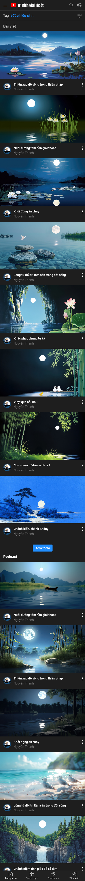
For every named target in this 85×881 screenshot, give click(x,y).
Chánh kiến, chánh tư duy (31, 529)
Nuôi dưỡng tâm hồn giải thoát (35, 148)
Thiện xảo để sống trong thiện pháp (38, 84)
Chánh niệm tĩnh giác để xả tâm (35, 869)
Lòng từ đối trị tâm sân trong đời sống (40, 275)
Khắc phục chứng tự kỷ (29, 338)
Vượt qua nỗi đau (25, 402)
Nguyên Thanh (24, 89)
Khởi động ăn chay (26, 211)
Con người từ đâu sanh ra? (32, 465)
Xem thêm (42, 548)
